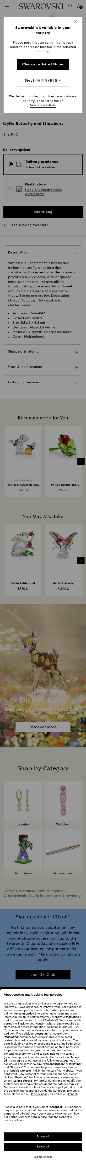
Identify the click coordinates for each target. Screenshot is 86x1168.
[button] (75, 21)
